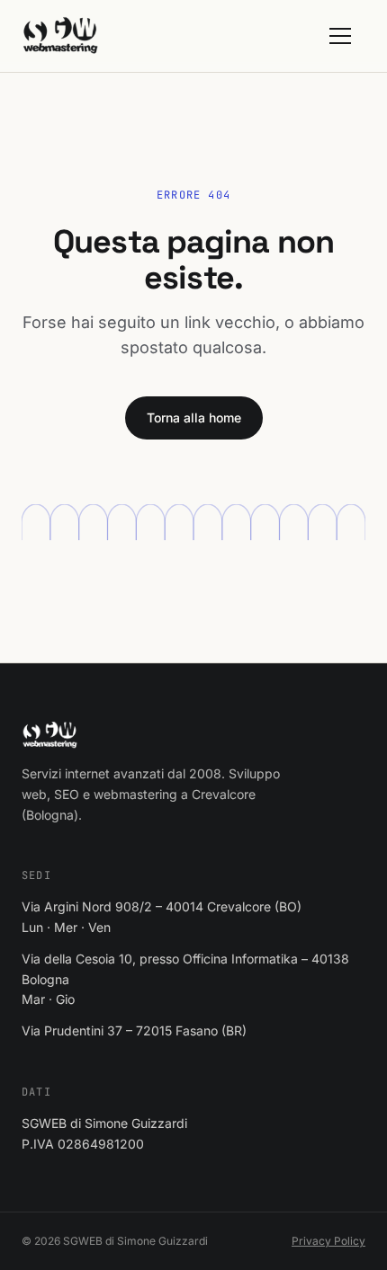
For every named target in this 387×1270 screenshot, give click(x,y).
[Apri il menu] (347, 36)
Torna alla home (194, 417)
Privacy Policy (328, 1241)
